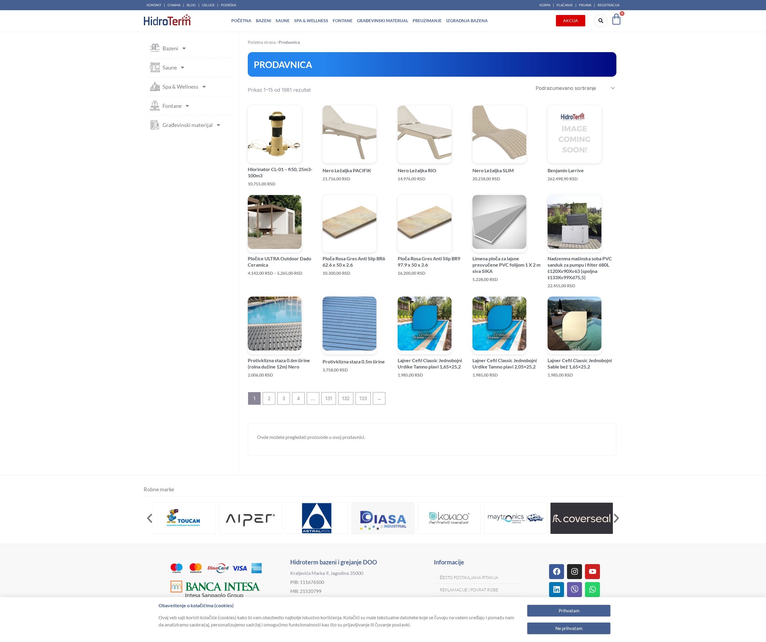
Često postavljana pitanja (469, 577)
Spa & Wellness (311, 20)
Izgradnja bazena (467, 20)
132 (345, 398)
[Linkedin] (556, 589)
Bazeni (263, 20)
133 (363, 398)
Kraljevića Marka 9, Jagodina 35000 (326, 573)
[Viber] (574, 589)
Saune (283, 20)
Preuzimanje (427, 20)
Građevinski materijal (382, 20)
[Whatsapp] (592, 589)
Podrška (228, 5)
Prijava (585, 5)
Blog (191, 5)
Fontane (342, 20)
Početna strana (262, 42)
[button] (150, 518)
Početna (241, 20)
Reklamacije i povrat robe (469, 589)
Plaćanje (565, 5)
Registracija (608, 5)
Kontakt (154, 5)
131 (328, 398)
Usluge (208, 5)
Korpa (544, 5)
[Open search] (600, 20)
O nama (174, 5)
